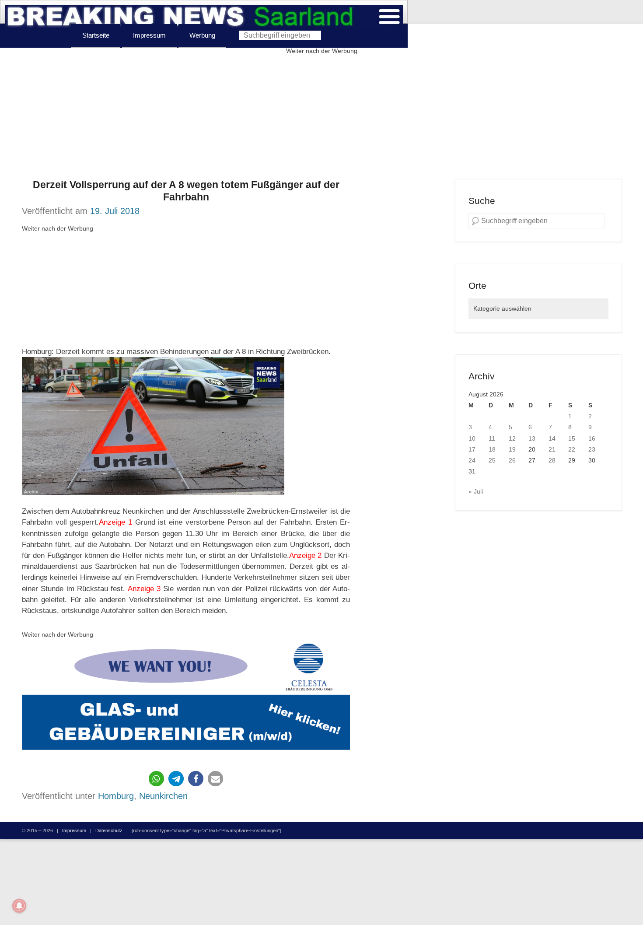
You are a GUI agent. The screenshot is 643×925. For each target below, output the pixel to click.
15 (571, 438)
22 (571, 449)
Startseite (95, 35)
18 (492, 449)
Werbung (202, 35)
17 (471, 449)
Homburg (116, 796)
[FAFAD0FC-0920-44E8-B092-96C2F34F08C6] (186, 699)
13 (531, 438)
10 (471, 438)
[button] (156, 778)
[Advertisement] (321, 117)
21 (552, 449)
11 (492, 438)
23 (591, 449)
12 (512, 438)
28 (552, 460)
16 (591, 438)
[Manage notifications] (19, 906)
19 (512, 449)
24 (471, 460)
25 (492, 460)
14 (552, 438)
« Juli (475, 491)
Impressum (149, 35)
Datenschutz (108, 830)
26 (512, 460)
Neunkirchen (163, 796)
